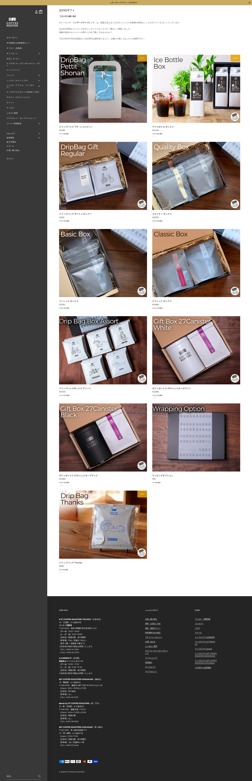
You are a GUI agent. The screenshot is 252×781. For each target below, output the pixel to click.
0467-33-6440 (72, 745)
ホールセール (150, 667)
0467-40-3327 (72, 697)
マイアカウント (151, 671)
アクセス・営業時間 (202, 619)
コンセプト (199, 623)
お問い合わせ (150, 642)
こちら (129, 38)
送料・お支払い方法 (153, 623)
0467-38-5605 (72, 721)
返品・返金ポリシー (153, 628)
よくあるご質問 (151, 646)
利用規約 (148, 662)
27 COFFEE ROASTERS (74, 772)
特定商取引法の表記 (153, 633)
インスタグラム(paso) (203, 649)
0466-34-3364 (72, 649)
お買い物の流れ (151, 619)
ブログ (197, 628)
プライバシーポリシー (153, 637)
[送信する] (39, 776)
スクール (198, 633)
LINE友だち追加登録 (203, 667)
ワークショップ (151, 658)
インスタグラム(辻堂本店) (205, 637)
